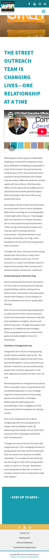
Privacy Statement (25, 542)
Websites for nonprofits (20, 557)
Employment (24, 538)
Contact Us (24, 533)
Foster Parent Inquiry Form (24, 547)
